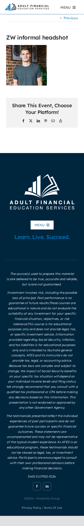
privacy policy (31, 508)
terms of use (53, 508)
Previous (71, 18)
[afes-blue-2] (27, 4)
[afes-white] (42, 173)
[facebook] (37, 486)
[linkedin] (47, 486)
